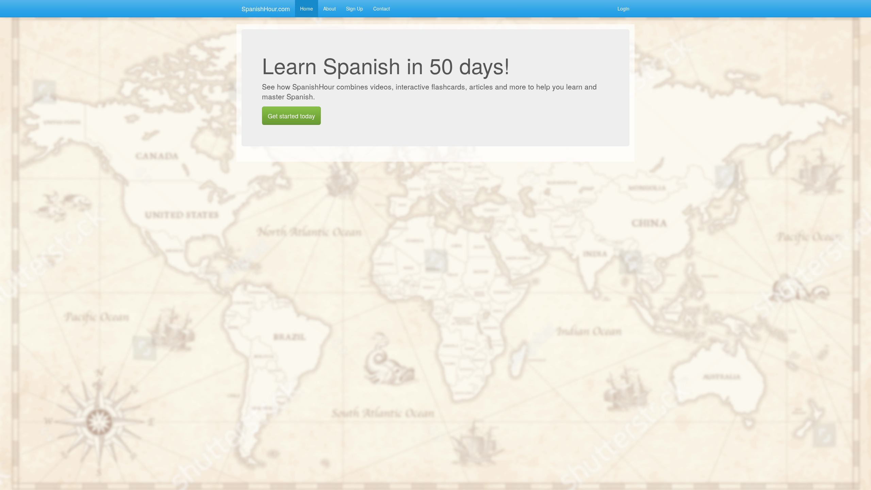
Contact (381, 8)
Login (623, 8)
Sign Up (354, 8)
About (329, 8)
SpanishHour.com (266, 8)
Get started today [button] (291, 115)
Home (306, 8)
